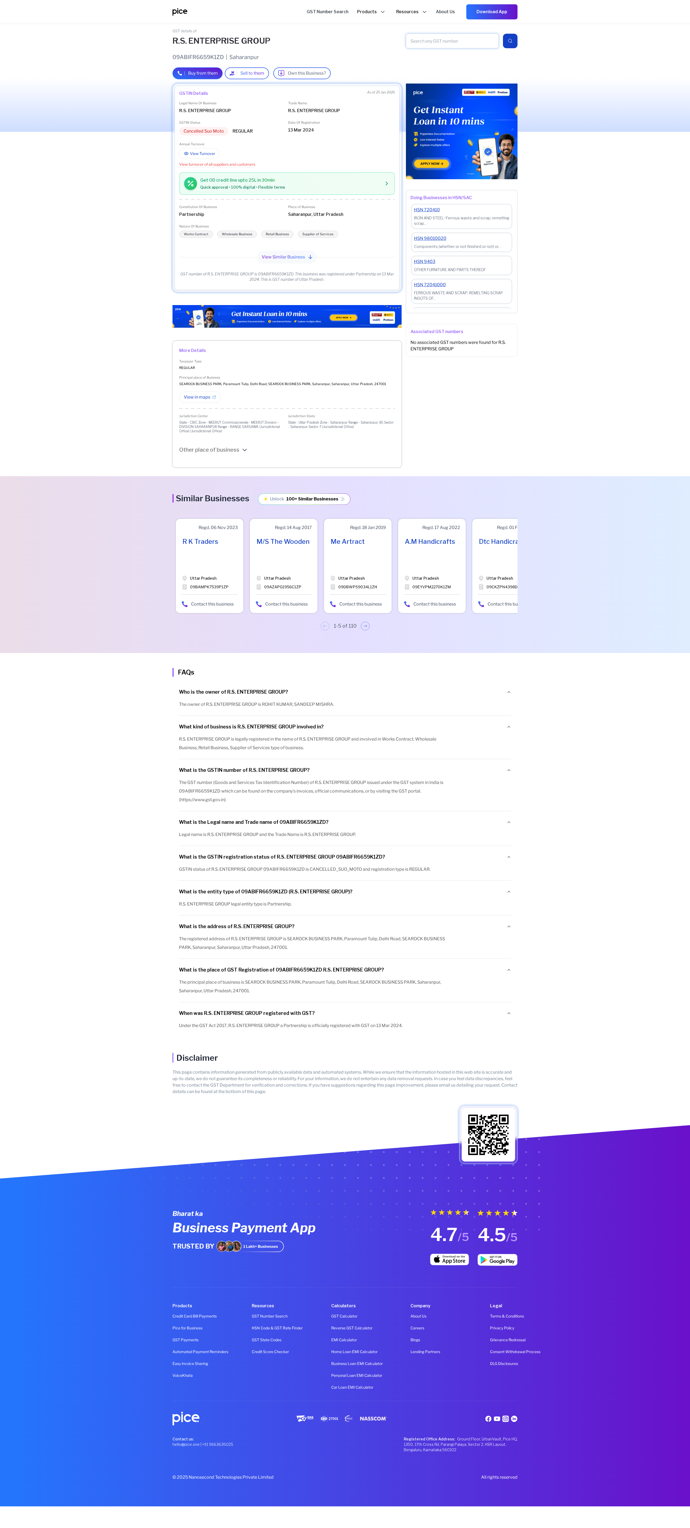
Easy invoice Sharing (186, 1363)
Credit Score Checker (265, 1351)
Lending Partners (424, 1351)
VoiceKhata (182, 1375)
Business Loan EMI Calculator (345, 1363)
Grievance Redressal (504, 1339)
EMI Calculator (344, 1339)
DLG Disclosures (504, 1363)
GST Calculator (344, 1316)
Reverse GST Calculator (345, 1328)
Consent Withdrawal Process (504, 1351)
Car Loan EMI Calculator (345, 1387)
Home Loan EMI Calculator (345, 1351)
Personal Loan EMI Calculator (345, 1375)
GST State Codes (265, 1339)
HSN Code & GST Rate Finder (265, 1328)
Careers (417, 1328)
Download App (492, 11)
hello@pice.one (186, 1444)
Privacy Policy (502, 1328)
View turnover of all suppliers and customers (217, 164)
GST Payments (185, 1339)
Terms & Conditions (504, 1316)
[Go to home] (239, 12)
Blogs (415, 1339)
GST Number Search (265, 1316)
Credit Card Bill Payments (186, 1316)
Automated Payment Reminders (186, 1351)
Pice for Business (186, 1328)
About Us (418, 1316)
